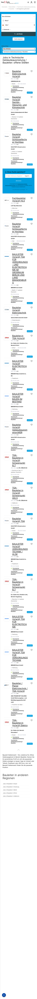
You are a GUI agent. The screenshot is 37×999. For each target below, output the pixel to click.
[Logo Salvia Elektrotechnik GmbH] (7, 309)
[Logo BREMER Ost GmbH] (7, 256)
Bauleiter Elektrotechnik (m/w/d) (19, 74)
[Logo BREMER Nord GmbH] (7, 396)
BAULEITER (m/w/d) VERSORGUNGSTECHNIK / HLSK (20, 549)
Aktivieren (18, 180)
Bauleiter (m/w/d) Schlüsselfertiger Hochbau (19, 138)
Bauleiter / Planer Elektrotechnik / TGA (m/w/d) (20, 687)
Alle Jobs (13, 78)
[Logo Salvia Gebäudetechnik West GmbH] (7, 99)
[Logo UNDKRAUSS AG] (7, 73)
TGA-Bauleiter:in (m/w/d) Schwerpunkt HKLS (18, 493)
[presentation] (28, 2)
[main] (18, 403)
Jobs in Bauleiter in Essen (10, 783)
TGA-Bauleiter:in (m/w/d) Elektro (20, 723)
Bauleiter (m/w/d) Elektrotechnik (19, 310)
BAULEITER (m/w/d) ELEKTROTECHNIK (19, 365)
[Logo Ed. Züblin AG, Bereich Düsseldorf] (7, 722)
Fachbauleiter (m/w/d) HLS (19, 199)
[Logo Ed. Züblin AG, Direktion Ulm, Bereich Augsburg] (7, 581)
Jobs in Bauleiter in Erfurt (10, 793)
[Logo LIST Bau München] (7, 200)
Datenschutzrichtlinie (22, 184)
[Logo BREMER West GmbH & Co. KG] (7, 363)
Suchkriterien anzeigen (19, 189)
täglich (27, 176)
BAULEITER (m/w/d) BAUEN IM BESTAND (17, 398)
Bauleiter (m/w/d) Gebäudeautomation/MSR (19, 428)
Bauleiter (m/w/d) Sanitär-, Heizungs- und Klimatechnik (19, 102)
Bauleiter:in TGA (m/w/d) (18, 337)
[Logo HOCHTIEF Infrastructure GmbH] (7, 136)
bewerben (29, 92)
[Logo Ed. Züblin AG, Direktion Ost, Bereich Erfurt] (7, 338)
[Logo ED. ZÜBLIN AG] (7, 457)
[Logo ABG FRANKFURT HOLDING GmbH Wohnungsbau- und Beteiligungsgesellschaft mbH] (7, 685)
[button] (34, 29)
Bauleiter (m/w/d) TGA (18, 519)
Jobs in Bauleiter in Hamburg (11, 787)
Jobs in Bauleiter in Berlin (10, 790)
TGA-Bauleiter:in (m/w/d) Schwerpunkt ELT (18, 460)
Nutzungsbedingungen (10, 185)
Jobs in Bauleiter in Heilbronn (11, 796)
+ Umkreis (5, 29)
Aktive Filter (4, 46)
